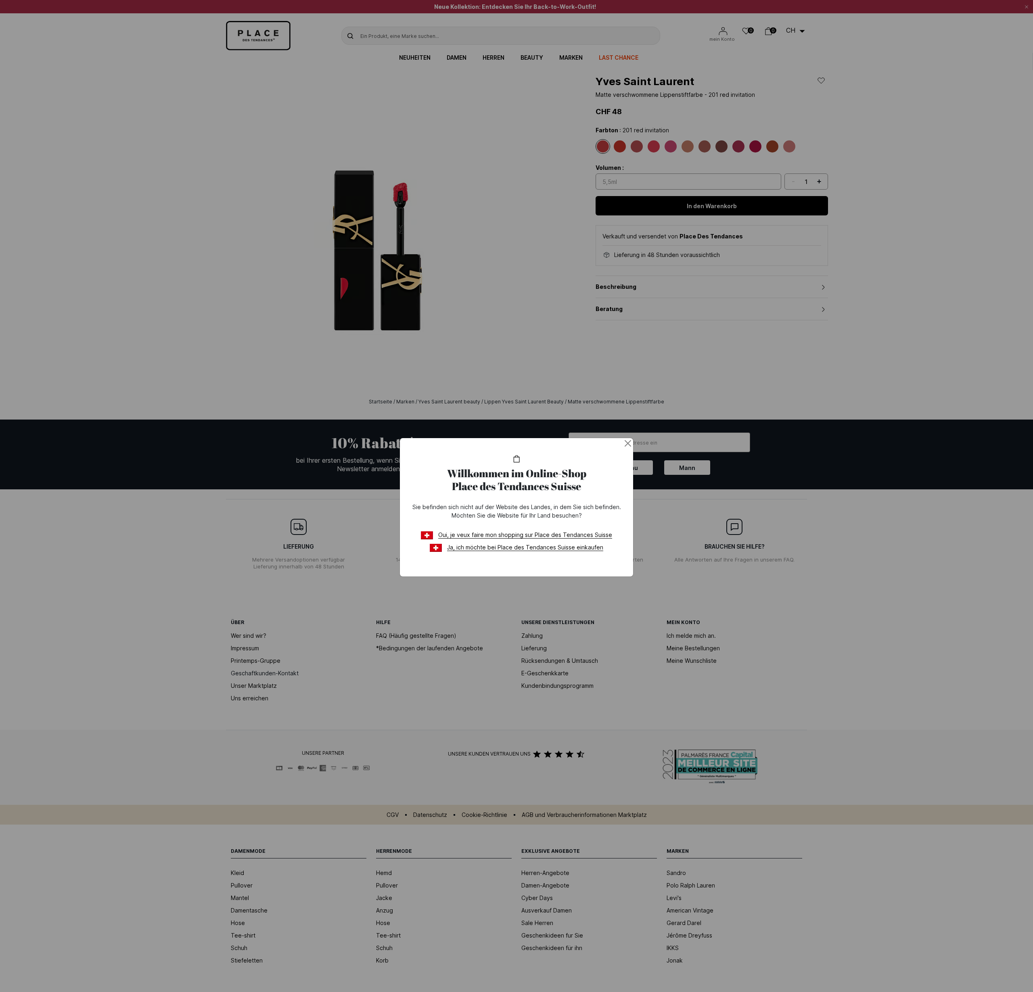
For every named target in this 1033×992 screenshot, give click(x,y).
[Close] (627, 443)
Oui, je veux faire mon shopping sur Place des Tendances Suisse (525, 534)
